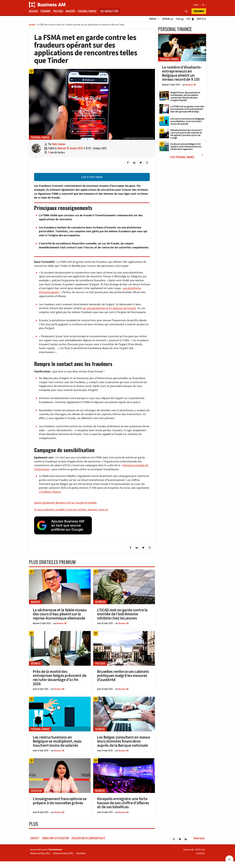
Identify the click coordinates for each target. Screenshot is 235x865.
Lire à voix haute (91, 177)
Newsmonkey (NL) (40, 853)
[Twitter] (180, 838)
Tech (180, 18)
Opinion (167, 18)
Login (195, 4)
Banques (35, 602)
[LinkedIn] (185, 838)
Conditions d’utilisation (55, 838)
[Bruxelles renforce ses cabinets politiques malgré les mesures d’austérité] (124, 632)
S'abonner (198, 11)
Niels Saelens (58, 144)
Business (35, 663)
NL (204, 4)
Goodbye (81, 853)
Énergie (154, 18)
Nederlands (199, 838)
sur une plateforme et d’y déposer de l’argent (109, 308)
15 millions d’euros (50, 492)
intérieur (100, 602)
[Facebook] (174, 838)
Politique (58, 11)
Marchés (70, 11)
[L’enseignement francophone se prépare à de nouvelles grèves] (60, 760)
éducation (36, 791)
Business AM (61, 623)
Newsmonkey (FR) (63, 853)
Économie (46, 11)
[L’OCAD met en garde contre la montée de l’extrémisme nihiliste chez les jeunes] (124, 571)
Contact (34, 838)
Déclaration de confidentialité (88, 838)
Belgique (33, 11)
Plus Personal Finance (187, 156)
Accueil (32, 24)
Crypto (201, 18)
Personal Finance (87, 11)
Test (190, 18)
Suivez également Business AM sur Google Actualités (65, 502)
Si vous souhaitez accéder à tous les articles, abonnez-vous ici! (71, 509)
